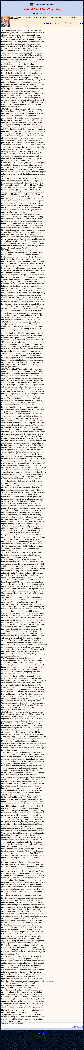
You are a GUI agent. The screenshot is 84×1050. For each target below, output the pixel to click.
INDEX (46, 23)
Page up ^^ (80, 1027)
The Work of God (42, 1032)
